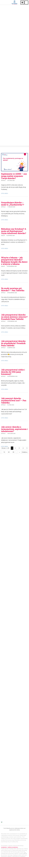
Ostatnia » (25, 452)
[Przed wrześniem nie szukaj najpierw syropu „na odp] (14, 598)
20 (9, 452)
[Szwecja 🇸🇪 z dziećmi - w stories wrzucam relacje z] (14, 481)
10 (4, 452)
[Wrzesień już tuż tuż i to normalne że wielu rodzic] (14, 774)
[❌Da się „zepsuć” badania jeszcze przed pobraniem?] (14, 706)
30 (13, 452)
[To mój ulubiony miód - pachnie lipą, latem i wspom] (14, 534)
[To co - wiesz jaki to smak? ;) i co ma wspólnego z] (14, 465)
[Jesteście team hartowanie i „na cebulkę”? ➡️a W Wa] (14, 495)
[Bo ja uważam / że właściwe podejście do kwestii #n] (14, 512)
